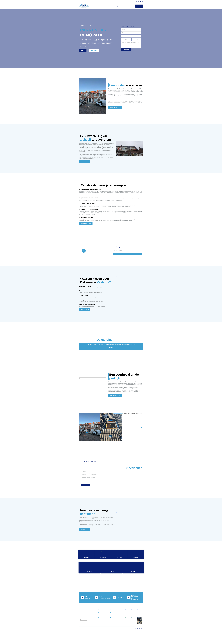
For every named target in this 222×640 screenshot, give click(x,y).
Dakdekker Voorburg (119, 556)
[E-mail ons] (96, 597)
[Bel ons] (82, 597)
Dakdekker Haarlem (133, 569)
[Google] (138, 2)
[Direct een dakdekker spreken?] (84, 251)
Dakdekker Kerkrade (103, 556)
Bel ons (87, 596)
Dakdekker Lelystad (111, 569)
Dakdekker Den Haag (89, 569)
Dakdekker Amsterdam (136, 556)
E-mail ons (101, 596)
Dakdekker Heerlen (86, 556)
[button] (80, 427)
